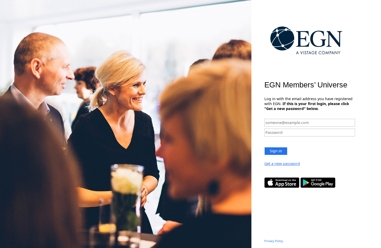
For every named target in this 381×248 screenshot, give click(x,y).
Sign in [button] (276, 150)
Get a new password (282, 163)
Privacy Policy (273, 241)
